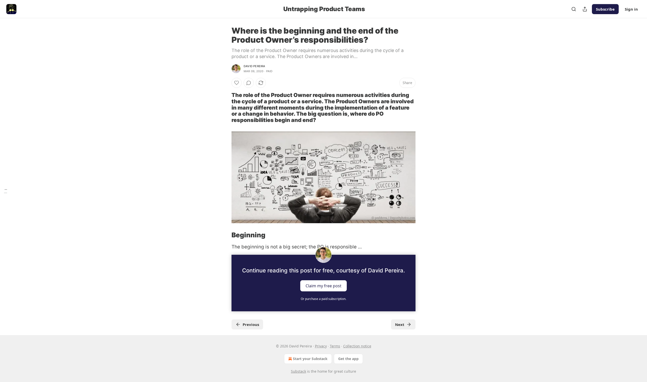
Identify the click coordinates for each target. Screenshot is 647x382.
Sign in (631, 9)
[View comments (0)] (249, 83)
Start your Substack (310, 358)
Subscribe (605, 9)
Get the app (348, 358)
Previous (251, 324)
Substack (298, 371)
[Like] (237, 83)
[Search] (574, 9)
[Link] (224, 108)
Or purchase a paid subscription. (323, 299)
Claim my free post (323, 286)
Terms (335, 346)
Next (399, 324)
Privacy (321, 346)
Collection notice (357, 346)
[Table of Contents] (5, 191)
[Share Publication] (585, 9)
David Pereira (254, 66)
